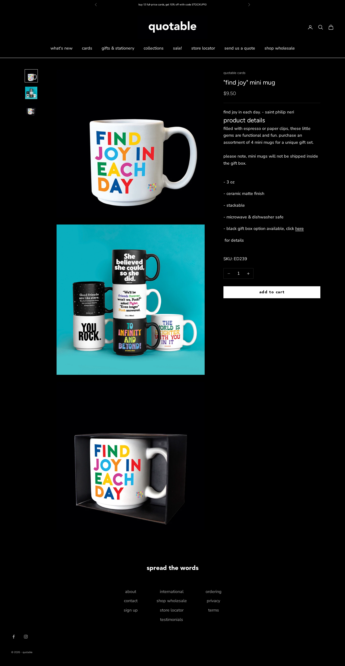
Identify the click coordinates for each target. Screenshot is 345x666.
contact (131, 601)
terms (213, 610)
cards (87, 48)
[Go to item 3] (31, 109)
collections (154, 48)
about (130, 591)
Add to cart (272, 292)
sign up (131, 610)
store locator (203, 48)
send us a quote (239, 48)
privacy (213, 601)
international (172, 591)
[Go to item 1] (31, 75)
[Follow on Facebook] (13, 636)
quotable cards (234, 73)
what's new (61, 48)
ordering (214, 591)
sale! (177, 48)
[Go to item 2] (31, 93)
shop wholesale (279, 48)
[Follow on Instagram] (25, 636)
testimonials (171, 619)
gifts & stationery (118, 48)
